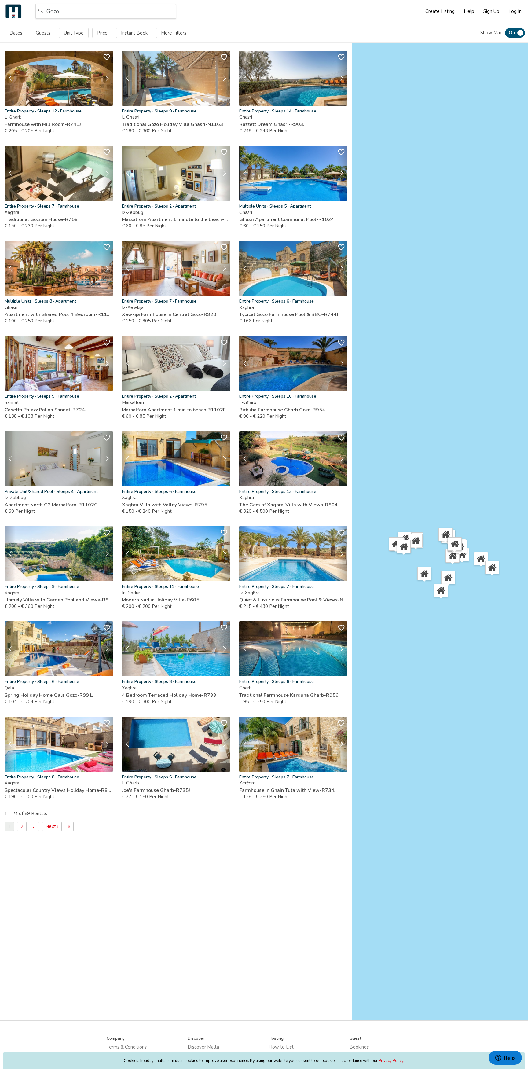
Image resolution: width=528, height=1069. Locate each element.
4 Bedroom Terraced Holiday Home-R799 (169, 695)
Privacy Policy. (391, 1060)
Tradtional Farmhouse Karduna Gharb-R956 (289, 695)
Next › (52, 826)
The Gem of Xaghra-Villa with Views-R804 (288, 504)
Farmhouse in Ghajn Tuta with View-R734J (287, 790)
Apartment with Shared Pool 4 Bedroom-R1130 (59, 314)
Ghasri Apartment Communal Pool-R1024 (286, 219)
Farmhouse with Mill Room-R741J (43, 124)
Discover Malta (203, 1047)
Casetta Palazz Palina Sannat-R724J (45, 409)
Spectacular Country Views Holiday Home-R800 (59, 790)
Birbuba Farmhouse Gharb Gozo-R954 (282, 409)
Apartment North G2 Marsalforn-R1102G (51, 504)
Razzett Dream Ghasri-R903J (272, 124)
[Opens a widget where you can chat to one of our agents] (505, 1058)
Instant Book (134, 33)
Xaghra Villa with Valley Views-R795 (164, 504)
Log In (515, 11)
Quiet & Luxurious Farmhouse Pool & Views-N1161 (293, 600)
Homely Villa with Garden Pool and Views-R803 (59, 600)
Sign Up (491, 11)
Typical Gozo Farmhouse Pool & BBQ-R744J (288, 314)
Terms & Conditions (127, 1047)
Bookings (359, 1047)
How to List (281, 1047)
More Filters (173, 33)
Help (469, 11)
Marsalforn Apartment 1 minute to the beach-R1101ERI (176, 219)
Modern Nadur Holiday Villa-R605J (161, 600)
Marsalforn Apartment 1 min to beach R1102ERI (176, 409)
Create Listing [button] (440, 11)
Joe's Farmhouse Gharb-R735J (156, 790)
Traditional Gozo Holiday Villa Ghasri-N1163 (172, 124)
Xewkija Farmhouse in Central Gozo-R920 (169, 314)
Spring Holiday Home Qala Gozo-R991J (49, 695)
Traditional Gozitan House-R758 (41, 219)
